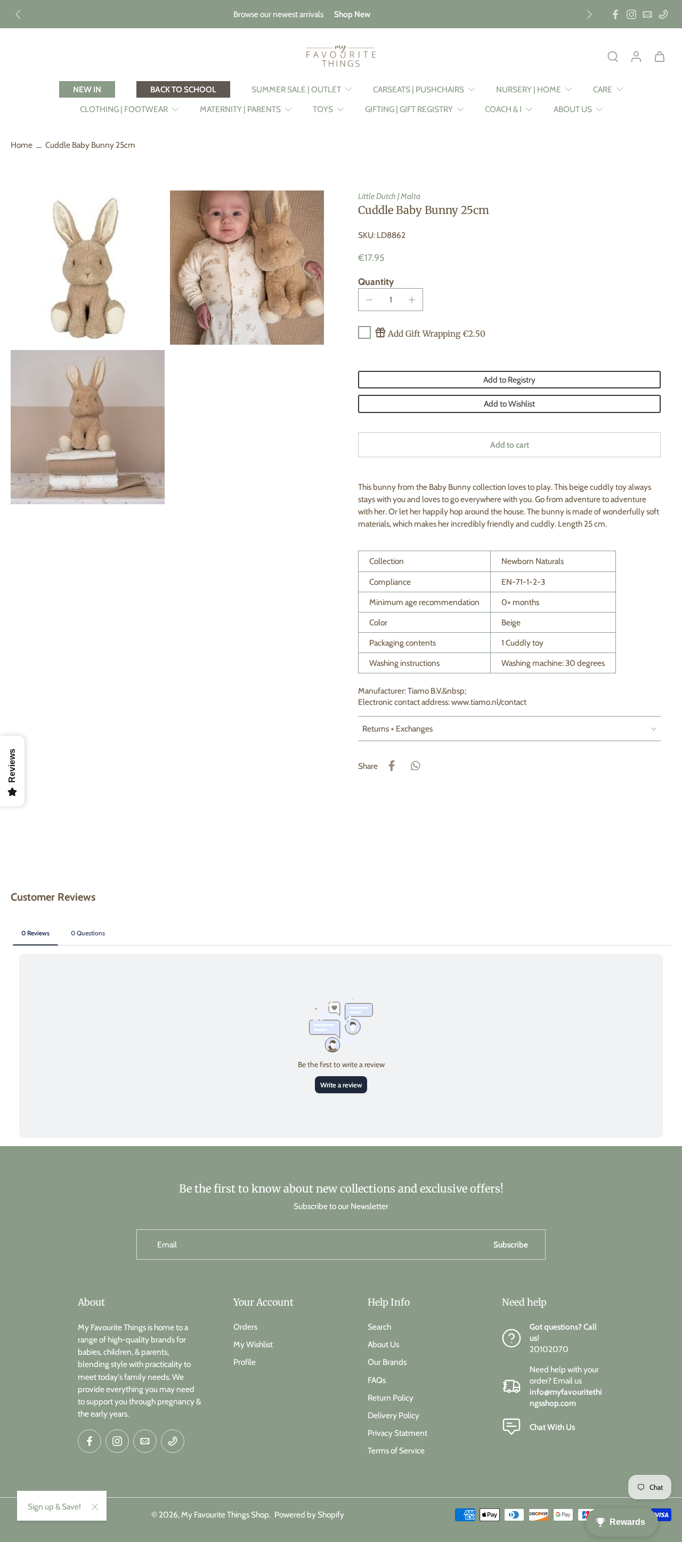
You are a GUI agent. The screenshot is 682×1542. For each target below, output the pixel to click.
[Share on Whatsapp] (415, 765)
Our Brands (387, 1362)
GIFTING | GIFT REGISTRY (409, 109)
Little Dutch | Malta (389, 196)
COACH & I (503, 109)
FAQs (377, 1379)
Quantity (376, 281)
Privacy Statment (397, 1433)
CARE (602, 89)
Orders (245, 1327)
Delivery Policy (393, 1415)
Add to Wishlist (509, 404)
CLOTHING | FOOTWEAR (124, 109)
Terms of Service (396, 1450)
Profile (244, 1362)
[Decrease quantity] (369, 300)
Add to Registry (509, 380)
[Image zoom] (88, 267)
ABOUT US (573, 109)
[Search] (612, 56)
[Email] (647, 14)
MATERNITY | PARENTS (240, 109)
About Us (383, 1344)
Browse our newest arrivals (278, 14)
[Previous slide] (18, 14)
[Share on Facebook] (391, 765)
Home (22, 145)
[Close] (94, 1506)
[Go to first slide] (589, 14)
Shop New (352, 14)
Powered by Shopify (309, 1514)
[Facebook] (615, 14)
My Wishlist (253, 1344)
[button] (509, 444)
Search (379, 1327)
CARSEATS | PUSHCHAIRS (418, 89)
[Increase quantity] (412, 300)
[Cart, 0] (659, 56)
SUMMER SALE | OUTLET (296, 89)
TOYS (323, 109)
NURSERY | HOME (528, 89)
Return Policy (390, 1397)
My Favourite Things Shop (225, 1514)
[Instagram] (631, 14)
